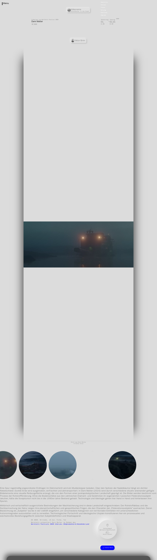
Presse (103, 7)
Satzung (103, 10)
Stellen (103, 4)
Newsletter (104, 2)
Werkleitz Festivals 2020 (60, 524)
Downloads (104, 12)
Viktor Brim (109, 547)
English (103, 15)
